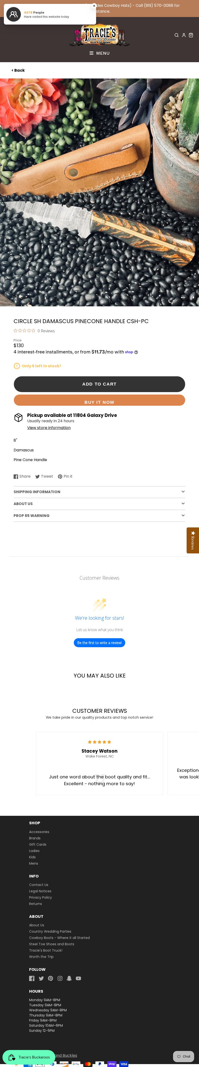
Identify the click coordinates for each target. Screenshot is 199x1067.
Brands (35, 838)
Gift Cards (37, 844)
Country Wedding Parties (50, 931)
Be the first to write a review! (99, 642)
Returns (35, 903)
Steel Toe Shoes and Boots (51, 944)
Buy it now (99, 402)
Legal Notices (40, 891)
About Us (36, 925)
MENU (102, 53)
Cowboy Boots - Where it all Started (59, 937)
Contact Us (38, 884)
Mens (33, 863)
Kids (32, 857)
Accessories (39, 831)
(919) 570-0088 (158, 5)
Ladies (34, 850)
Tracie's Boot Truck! (45, 950)
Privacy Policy (40, 897)
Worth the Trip (41, 956)
